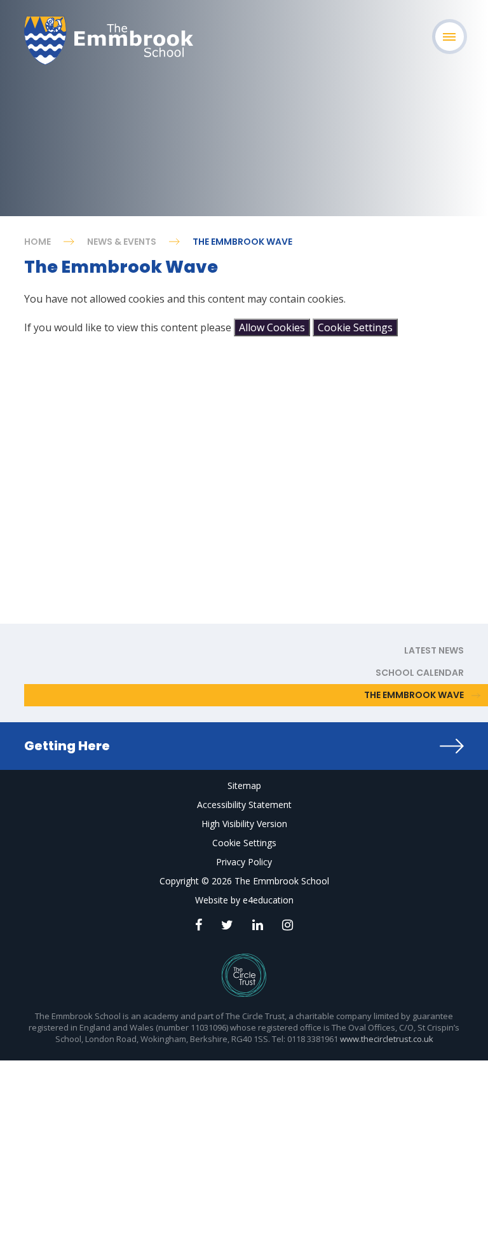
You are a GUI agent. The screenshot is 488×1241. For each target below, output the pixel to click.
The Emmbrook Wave (242, 241)
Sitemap (244, 785)
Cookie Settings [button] (244, 843)
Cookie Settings (355, 327)
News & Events (121, 241)
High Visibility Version (244, 824)
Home (37, 241)
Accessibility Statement (244, 805)
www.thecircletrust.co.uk (386, 1039)
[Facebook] (198, 924)
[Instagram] (287, 924)
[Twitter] (227, 924)
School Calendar (420, 672)
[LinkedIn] (257, 924)
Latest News (434, 650)
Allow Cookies (272, 327)
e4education (268, 900)
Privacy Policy (244, 862)
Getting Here (67, 746)
